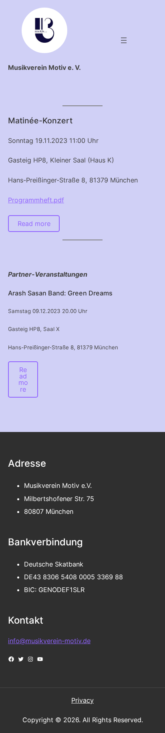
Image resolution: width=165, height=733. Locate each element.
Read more (34, 224)
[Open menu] (124, 40)
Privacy (82, 700)
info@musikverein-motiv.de (49, 641)
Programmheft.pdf (36, 200)
